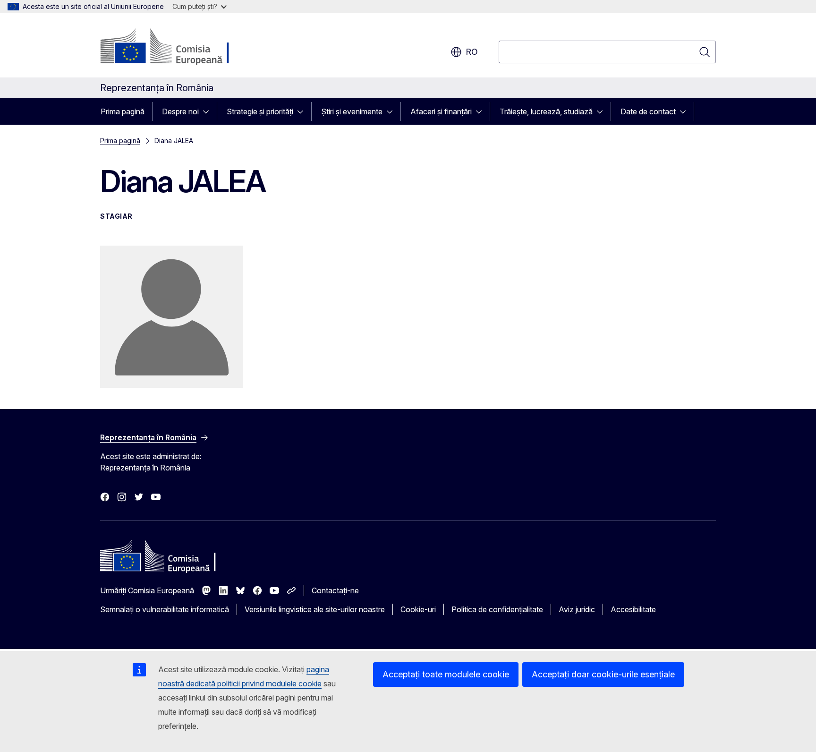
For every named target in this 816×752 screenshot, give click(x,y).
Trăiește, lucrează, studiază (546, 111)
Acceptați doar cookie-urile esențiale (603, 674)
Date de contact (648, 111)
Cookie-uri (418, 609)
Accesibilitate (633, 609)
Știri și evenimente (351, 111)
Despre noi (180, 111)
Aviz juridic (577, 609)
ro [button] (472, 52)
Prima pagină (122, 111)
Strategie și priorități (260, 111)
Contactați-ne (335, 590)
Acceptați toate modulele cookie (445, 674)
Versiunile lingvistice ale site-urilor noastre (315, 609)
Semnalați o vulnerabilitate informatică (164, 609)
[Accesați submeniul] (209, 111)
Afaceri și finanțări (441, 111)
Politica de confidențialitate (497, 609)
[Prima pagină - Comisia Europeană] (176, 47)
